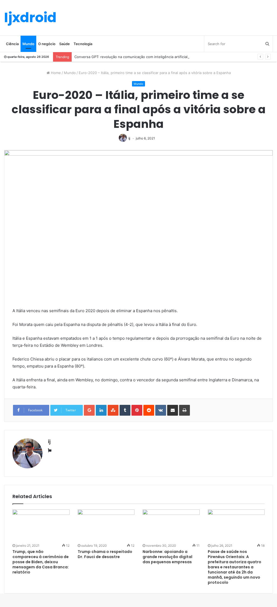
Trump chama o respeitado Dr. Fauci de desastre (105, 554)
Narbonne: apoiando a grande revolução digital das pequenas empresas (167, 557)
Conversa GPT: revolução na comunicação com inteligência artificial (130, 57)
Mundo (28, 44)
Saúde (64, 44)
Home (55, 73)
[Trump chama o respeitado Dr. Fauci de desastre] (106, 525)
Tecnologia (83, 44)
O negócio (46, 44)
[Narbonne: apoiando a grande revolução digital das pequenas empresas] (171, 525)
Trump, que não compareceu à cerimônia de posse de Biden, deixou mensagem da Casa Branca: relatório (40, 562)
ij (129, 138)
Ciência (12, 44)
